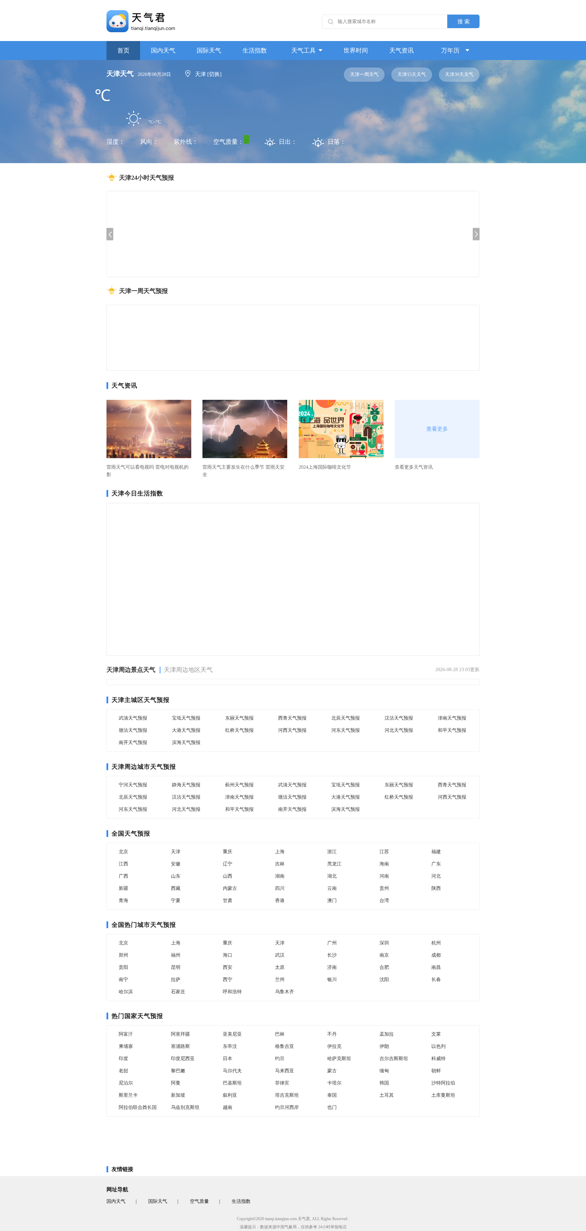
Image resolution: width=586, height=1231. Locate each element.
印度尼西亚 (183, 1058)
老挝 (123, 1070)
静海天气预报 (186, 784)
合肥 (384, 967)
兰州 (280, 979)
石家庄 (178, 991)
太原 (280, 967)
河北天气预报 (399, 730)
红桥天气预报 (239, 730)
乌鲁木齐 (284, 991)
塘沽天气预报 (133, 730)
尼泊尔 (126, 1083)
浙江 (332, 851)
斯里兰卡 (128, 1095)
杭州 (436, 942)
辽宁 (227, 863)
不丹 (332, 1034)
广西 (123, 876)
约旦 (280, 1058)
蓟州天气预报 (239, 784)
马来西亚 (284, 1070)
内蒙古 (230, 888)
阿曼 (175, 1083)
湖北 (332, 876)
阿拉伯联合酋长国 (138, 1107)
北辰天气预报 (345, 718)
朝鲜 (436, 1070)
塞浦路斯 (180, 1046)
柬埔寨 (126, 1046)
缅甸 (384, 1070)
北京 (123, 851)
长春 (436, 979)
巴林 (280, 1034)
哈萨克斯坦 (339, 1058)
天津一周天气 (364, 74)
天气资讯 (401, 50)
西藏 (175, 888)
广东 (436, 863)
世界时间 (356, 50)
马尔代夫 (232, 1070)
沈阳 (384, 979)
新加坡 (178, 1095)
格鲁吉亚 (284, 1046)
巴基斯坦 (232, 1083)
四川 (280, 888)
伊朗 (384, 1046)
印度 (123, 1058)
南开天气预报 (133, 742)
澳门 (332, 900)
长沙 (332, 955)
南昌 (436, 967)
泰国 (332, 1095)
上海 (280, 851)
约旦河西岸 (287, 1107)
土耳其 (386, 1095)
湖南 (280, 876)
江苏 (384, 851)
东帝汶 (230, 1046)
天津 (175, 851)
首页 (123, 50)
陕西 (436, 888)
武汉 (280, 955)
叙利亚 (230, 1095)
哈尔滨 (126, 991)
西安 (227, 967)
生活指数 (254, 50)
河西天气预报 (292, 730)
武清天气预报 (133, 718)
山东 (175, 876)
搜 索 (463, 21)
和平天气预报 (452, 730)
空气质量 (199, 1201)
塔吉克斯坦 (287, 1095)
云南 (332, 888)
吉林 (280, 863)
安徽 (175, 863)
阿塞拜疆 (180, 1034)
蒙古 (332, 1070)
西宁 (227, 979)
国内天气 (163, 50)
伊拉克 (334, 1046)
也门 (332, 1107)
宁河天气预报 (133, 784)
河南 (384, 876)
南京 (384, 955)
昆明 (175, 967)
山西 (227, 876)
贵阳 (123, 967)
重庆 (227, 851)
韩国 (384, 1083)
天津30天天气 (459, 74)
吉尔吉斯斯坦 (393, 1058)
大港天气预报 (186, 730)
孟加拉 (386, 1034)
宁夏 (175, 900)
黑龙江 (334, 863)
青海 (123, 900)
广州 (332, 942)
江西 (123, 863)
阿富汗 (126, 1034)
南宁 (123, 979)
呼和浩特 (232, 991)
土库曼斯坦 (443, 1095)
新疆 (123, 888)
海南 (384, 863)
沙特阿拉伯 (443, 1083)
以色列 (438, 1046)
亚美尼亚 (232, 1034)
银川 (332, 979)
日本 (227, 1058)
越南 (227, 1107)
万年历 (450, 50)
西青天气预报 (292, 718)
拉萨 (175, 979)
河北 (436, 876)
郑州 (123, 955)
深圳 (384, 942)
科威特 (438, 1058)
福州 (175, 955)
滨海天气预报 (186, 742)
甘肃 (227, 900)
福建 (436, 851)
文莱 (436, 1034)
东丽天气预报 (239, 718)
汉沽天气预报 (399, 718)
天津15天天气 (411, 74)
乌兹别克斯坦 (185, 1107)
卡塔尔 (334, 1083)
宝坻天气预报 (186, 718)
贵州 (384, 888)
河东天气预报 (345, 730)
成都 (436, 955)
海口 (227, 955)
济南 (332, 967)
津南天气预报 (452, 718)
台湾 (384, 900)
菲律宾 (282, 1083)
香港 (280, 900)
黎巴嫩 (178, 1070)
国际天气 (209, 50)
